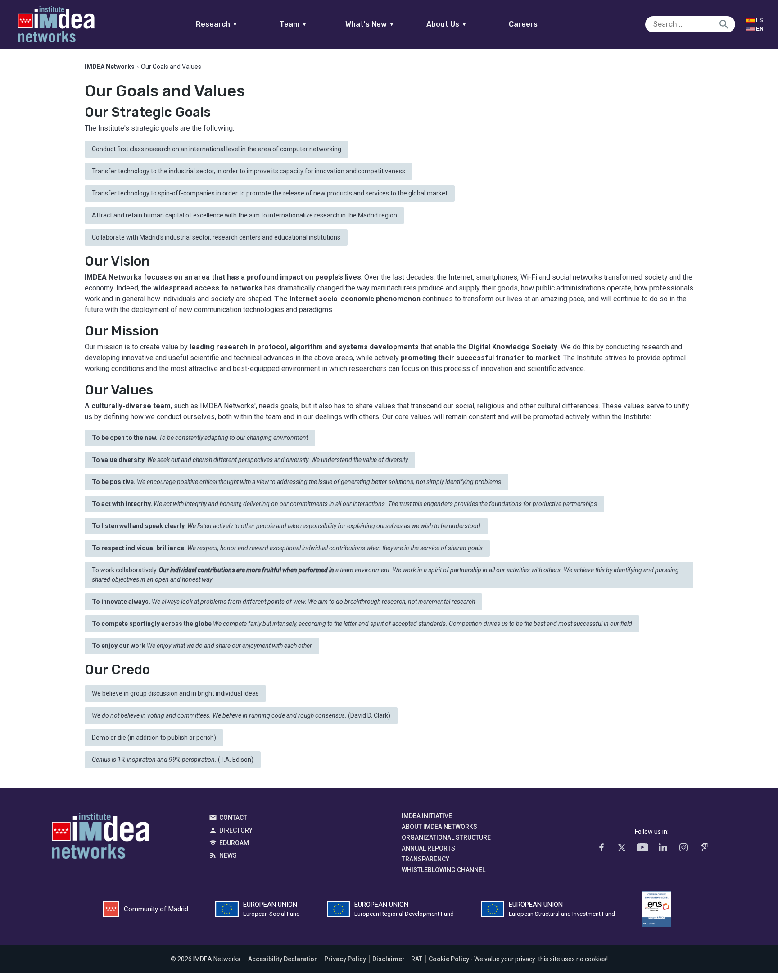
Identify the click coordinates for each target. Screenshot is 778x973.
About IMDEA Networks (439, 826)
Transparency (425, 859)
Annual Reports (428, 848)
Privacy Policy (345, 959)
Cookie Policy (449, 959)
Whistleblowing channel (443, 869)
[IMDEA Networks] (56, 24)
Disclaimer (388, 959)
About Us (446, 24)
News (228, 855)
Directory (236, 830)
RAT (416, 959)
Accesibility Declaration (283, 959)
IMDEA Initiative (427, 815)
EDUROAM (234, 842)
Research (217, 24)
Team (293, 24)
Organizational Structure (446, 837)
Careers (523, 24)
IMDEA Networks (100, 838)
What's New (369, 24)
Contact (233, 817)
